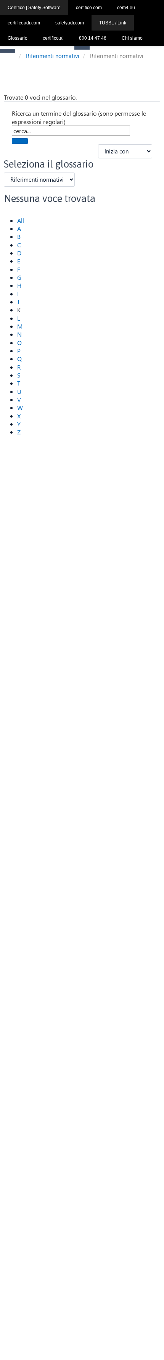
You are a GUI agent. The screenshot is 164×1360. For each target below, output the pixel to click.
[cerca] (20, 141)
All (20, 220)
